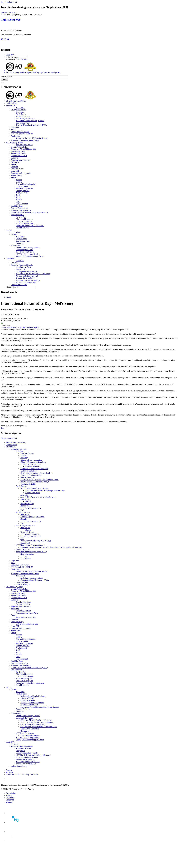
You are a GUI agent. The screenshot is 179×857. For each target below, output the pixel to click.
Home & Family (22, 186)
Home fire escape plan (24, 223)
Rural (18, 195)
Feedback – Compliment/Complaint (34, 469)
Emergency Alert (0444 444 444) (23, 149)
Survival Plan (21, 217)
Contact (9, 770)
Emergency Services (18, 110)
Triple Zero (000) (22, 582)
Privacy (9, 795)
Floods (13, 164)
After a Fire (24, 495)
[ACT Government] (14, 841)
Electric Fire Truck (32, 493)
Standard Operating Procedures (32, 517)
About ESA (10, 105)
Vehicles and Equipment (29, 534)
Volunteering (16, 245)
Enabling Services (22, 123)
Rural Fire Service (23, 116)
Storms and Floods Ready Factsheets (30, 226)
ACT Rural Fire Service (25, 252)
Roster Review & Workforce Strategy (34, 482)
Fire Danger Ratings (18, 153)
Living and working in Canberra (32, 696)
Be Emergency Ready (14, 142)
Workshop (20, 243)
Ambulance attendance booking (28, 280)
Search (3, 77)
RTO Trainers (25, 558)
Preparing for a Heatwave (20, 160)
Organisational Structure (20, 132)
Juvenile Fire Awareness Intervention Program (38, 497)
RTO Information (27, 554)
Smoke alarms (16, 175)
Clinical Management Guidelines (33, 462)
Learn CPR (15, 171)
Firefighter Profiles (27, 700)
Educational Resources (24, 219)
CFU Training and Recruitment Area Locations (38, 727)
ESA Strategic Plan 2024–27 (22, 134)
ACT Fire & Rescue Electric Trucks (34, 488)
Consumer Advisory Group (30, 475)
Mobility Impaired (22, 191)
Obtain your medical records (26, 271)
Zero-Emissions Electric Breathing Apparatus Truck (45, 490)
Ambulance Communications (31, 578)
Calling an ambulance (28, 471)
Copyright (10, 800)
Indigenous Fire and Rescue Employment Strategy (39, 707)
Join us (8, 230)
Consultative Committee (29, 729)
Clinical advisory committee (31, 460)
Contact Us (10, 55)
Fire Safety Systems (23, 611)
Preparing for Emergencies (21, 173)
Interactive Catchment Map (26, 617)
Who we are (25, 499)
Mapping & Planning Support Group (30, 256)
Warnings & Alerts (18, 151)
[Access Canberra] (14, 832)
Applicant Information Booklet (32, 703)
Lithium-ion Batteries (19, 156)
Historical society (27, 504)
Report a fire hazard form (25, 278)
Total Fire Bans (17, 206)
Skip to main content (9, 2)
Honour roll (24, 506)
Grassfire (14, 167)
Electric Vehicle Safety (19, 147)
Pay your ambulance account (27, 276)
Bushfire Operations (23, 602)
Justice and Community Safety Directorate (22, 774)
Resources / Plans (17, 215)
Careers (14, 234)
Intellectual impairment (24, 188)
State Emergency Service (25, 118)
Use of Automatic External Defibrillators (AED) (29, 212)
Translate (23, 59)
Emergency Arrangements (21, 210)
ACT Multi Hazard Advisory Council (30, 121)
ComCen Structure (23, 584)
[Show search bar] (2, 82)
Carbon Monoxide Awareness (27, 624)
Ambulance (20, 112)
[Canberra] (14, 813)
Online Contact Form (19, 285)
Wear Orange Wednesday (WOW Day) (35, 541)
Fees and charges (27, 453)
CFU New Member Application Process (35, 720)
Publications (15, 136)
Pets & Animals (22, 193)
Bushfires (14, 158)
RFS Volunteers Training (30, 735)
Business (19, 180)
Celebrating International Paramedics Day (36, 473)
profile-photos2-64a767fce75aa (20, 327)
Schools (19, 199)
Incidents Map (11, 103)
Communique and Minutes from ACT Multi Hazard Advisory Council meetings (51, 547)
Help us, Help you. (27, 477)
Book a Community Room (26, 282)
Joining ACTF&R (27, 698)
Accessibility (11, 793)
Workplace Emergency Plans (27, 613)
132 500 (5, 39)
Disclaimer (10, 798)
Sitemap (9, 802)
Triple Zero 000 (11, 19)
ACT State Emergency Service (27, 254)
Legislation (15, 127)
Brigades (23, 519)
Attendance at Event (23, 267)
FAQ (22, 510)
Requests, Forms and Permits (22, 265)
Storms (13, 177)
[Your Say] (14, 822)
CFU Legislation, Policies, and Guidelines (36, 722)
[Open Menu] (4, 82)
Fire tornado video (23, 604)
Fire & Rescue (21, 114)
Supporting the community (30, 464)
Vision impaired (22, 204)
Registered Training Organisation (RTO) (31, 125)
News (13, 129)
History (28, 501)
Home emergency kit (24, 221)
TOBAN (9, 772)
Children (19, 182)
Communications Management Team (34, 580)
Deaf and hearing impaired (26, 184)
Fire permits (20, 269)
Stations (23, 455)
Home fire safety (17, 169)
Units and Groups (27, 532)
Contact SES (25, 543)
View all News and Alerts (16, 101)
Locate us (14, 263)
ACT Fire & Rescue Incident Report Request (33, 274)
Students (23, 556)
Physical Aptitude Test (29, 705)
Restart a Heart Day (33, 466)
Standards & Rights (27, 484)
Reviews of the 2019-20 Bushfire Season (31, 138)
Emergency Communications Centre (25, 140)
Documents (24, 731)
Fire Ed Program (26, 676)
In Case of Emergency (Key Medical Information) (39, 480)
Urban (18, 202)
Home (8, 297)
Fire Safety (15, 162)
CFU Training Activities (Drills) (32, 724)
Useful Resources (22, 228)
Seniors (18, 197)
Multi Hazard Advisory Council (28, 247)
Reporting (24, 458)
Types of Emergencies (19, 208)
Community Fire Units (24, 250)
